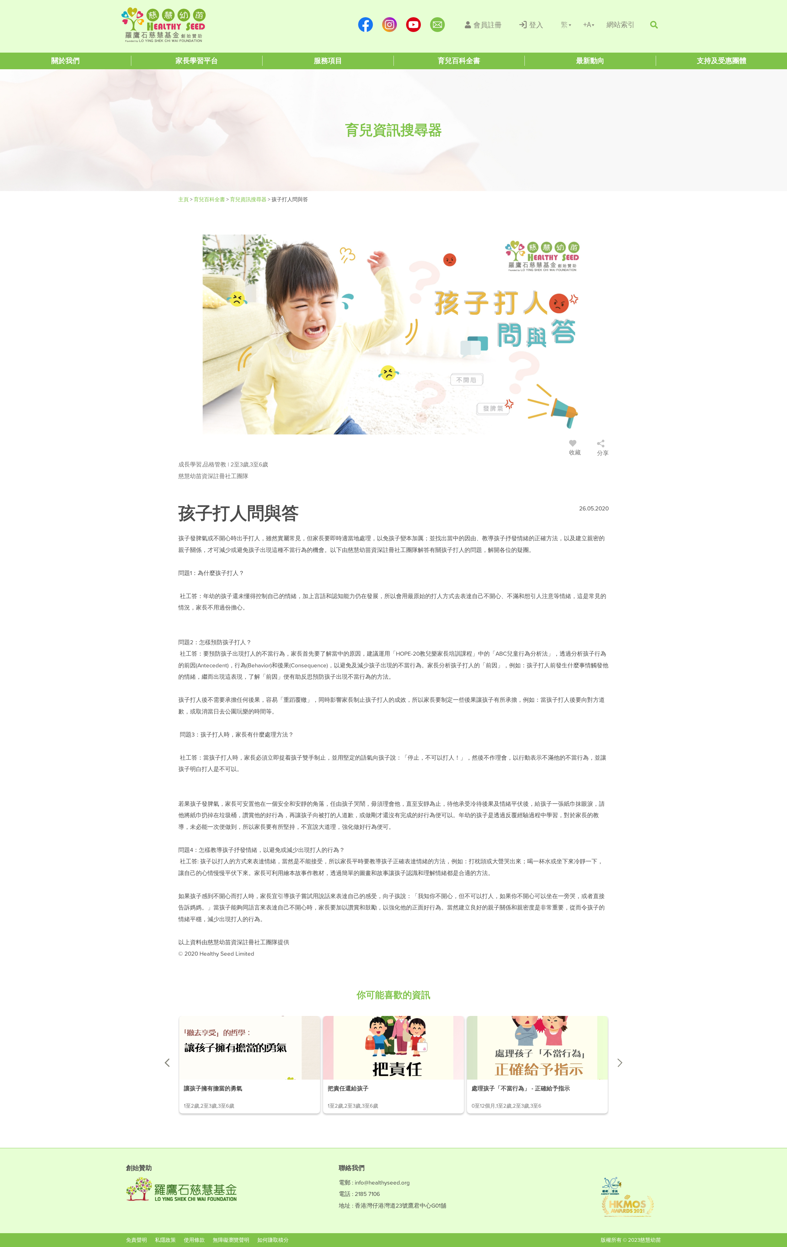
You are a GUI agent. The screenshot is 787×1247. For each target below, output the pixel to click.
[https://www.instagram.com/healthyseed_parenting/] (389, 24)
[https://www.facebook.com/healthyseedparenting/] (366, 24)
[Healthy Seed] (163, 24)
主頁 (184, 199)
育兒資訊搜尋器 (249, 199)
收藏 (575, 452)
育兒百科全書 (210, 199)
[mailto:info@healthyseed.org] (437, 24)
